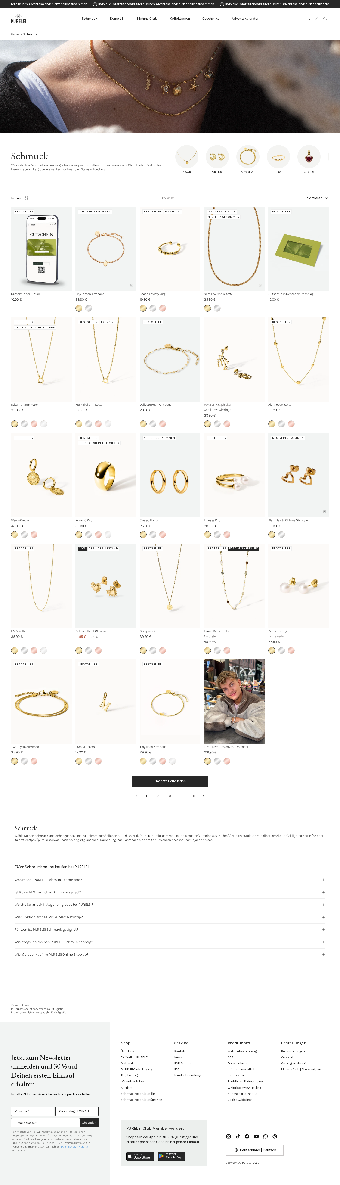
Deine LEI (117, 18)
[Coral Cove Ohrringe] (234, 359)
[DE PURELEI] (18, 18)
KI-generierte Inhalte (242, 1094)
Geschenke (210, 18)
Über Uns (127, 1051)
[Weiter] (204, 796)
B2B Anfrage (183, 1063)
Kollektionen (180, 18)
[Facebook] (247, 1136)
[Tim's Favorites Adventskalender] (234, 701)
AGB (230, 1057)
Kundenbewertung (187, 1075)
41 (193, 796)
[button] (308, 18)
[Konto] (317, 18)
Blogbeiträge (130, 1075)
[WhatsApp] (265, 1136)
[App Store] (140, 1156)
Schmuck (89, 18)
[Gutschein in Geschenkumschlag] (298, 249)
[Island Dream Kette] (234, 586)
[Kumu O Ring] (105, 475)
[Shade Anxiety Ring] (170, 249)
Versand (287, 1057)
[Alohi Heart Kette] (298, 359)
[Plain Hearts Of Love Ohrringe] (298, 475)
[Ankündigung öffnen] (170, 4)
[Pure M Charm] (105, 701)
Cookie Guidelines (240, 1100)
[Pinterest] (275, 1136)
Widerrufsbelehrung (242, 1051)
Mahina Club (147, 18)
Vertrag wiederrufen (295, 1063)
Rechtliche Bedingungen (245, 1081)
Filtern (16, 198)
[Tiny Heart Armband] (170, 701)
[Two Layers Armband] (41, 701)
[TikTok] (238, 1136)
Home (15, 34)
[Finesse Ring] (234, 475)
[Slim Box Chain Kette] (234, 249)
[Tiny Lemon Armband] (105, 249)
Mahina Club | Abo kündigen (301, 1069)
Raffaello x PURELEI (134, 1057)
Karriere (126, 1088)
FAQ (177, 1069)
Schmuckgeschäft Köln (138, 1094)
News (178, 1057)
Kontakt (180, 1051)
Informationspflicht (242, 1069)
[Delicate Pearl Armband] (170, 359)
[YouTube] (256, 1136)
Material (127, 1063)
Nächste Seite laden (169, 781)
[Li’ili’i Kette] (41, 586)
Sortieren (314, 198)
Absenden (89, 1123)
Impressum (236, 1075)
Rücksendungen (293, 1051)
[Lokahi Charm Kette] (41, 359)
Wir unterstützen (133, 1081)
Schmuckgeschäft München (141, 1100)
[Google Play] (171, 1156)
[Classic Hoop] (170, 475)
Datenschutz (237, 1063)
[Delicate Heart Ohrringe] (105, 586)
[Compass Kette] (170, 586)
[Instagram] (228, 1136)
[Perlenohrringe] (298, 586)
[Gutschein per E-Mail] (41, 249)
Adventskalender (245, 18)
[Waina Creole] (41, 475)
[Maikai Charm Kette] (105, 359)
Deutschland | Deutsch (258, 1150)
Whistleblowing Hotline (244, 1088)
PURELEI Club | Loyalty (137, 1069)
